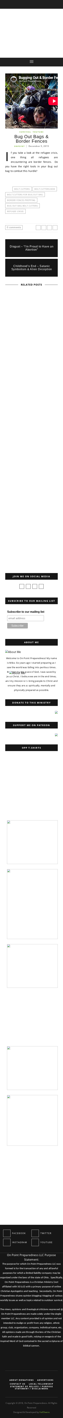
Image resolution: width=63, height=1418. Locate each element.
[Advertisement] (30, 793)
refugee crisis (15, 211)
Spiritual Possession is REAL (31, 324)
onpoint (19, 146)
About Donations (21, 1380)
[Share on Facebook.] (38, 227)
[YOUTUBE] (35, 1242)
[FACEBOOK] (6, 1233)
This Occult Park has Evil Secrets (31, 369)
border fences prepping (21, 200)
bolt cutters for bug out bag (25, 194)
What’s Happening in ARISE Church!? (31, 506)
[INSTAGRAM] (6, 1242)
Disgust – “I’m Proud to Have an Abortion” (32, 248)
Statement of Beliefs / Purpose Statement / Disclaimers (31, 1387)
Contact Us (17, 1384)
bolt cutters (22, 189)
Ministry (10, 525)
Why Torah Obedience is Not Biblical (18, 543)
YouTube (38, 132)
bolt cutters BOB (44, 189)
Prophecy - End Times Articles (25, 316)
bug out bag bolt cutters (22, 205)
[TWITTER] (35, 1233)
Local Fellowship (41, 1384)
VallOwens (44, 1412)
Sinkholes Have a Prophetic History (31, 415)
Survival (25, 132)
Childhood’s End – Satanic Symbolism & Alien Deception (31, 268)
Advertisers (45, 1380)
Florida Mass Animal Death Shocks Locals (31, 460)
